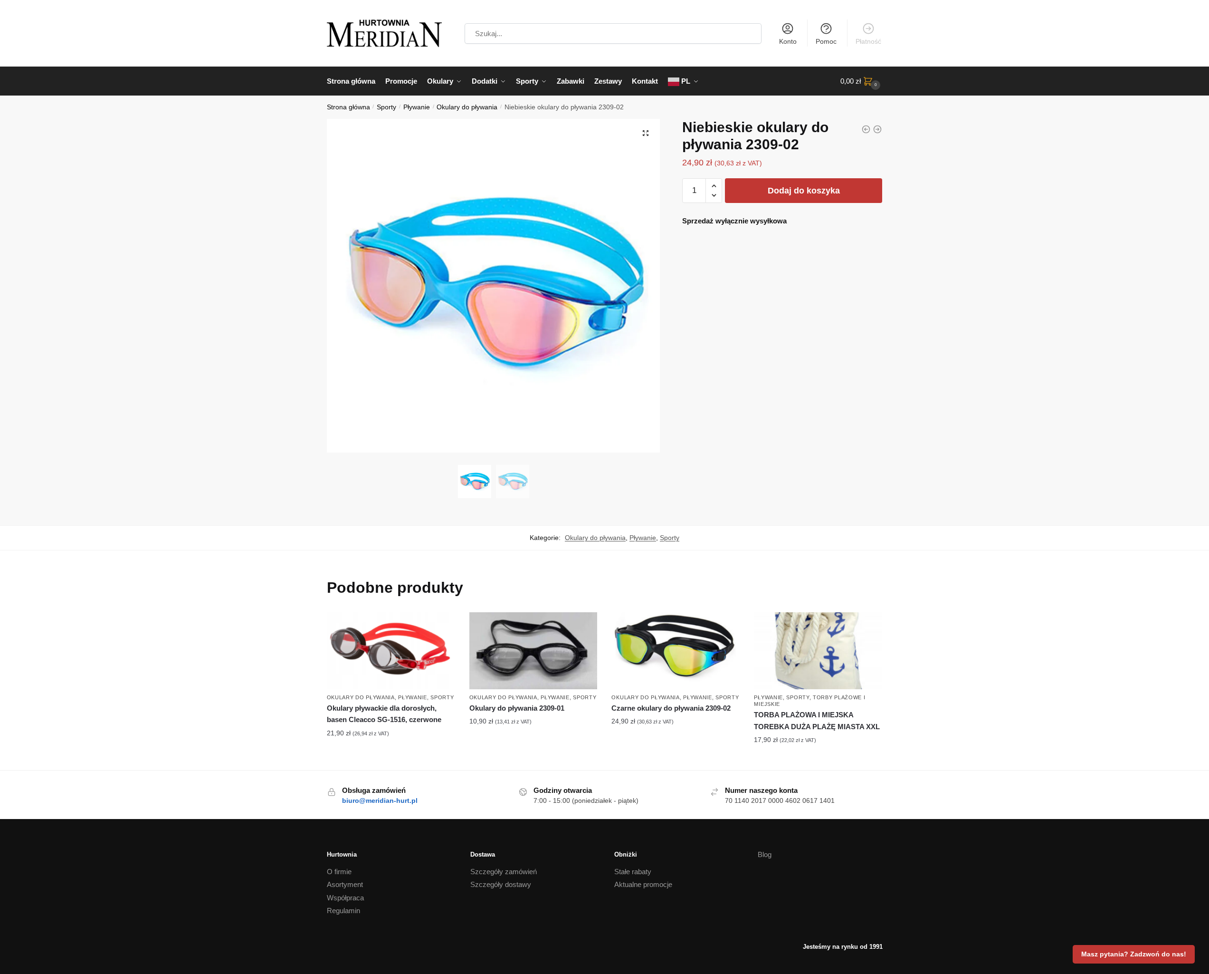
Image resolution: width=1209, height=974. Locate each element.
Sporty (386, 107)
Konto (788, 41)
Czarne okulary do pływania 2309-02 (671, 708)
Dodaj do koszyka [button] (391, 753)
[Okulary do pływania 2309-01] (533, 650)
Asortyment (345, 884)
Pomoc (826, 41)
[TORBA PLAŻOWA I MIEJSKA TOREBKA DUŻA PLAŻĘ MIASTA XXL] (818, 650)
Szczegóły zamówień (503, 872)
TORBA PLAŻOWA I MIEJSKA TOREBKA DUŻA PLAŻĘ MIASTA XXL (817, 720)
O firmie (339, 872)
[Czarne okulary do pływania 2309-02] (877, 129)
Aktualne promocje (643, 884)
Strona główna (348, 107)
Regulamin (343, 910)
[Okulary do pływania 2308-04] (866, 129)
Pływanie (416, 107)
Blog (764, 854)
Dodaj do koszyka (804, 190)
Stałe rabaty (632, 872)
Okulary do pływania (467, 107)
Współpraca (345, 898)
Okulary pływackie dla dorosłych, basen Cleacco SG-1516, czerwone (384, 713)
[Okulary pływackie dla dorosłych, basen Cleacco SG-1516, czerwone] (391, 650)
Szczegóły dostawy (500, 884)
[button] (645, 133)
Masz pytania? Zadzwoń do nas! (1133, 954)
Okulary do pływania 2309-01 (516, 708)
